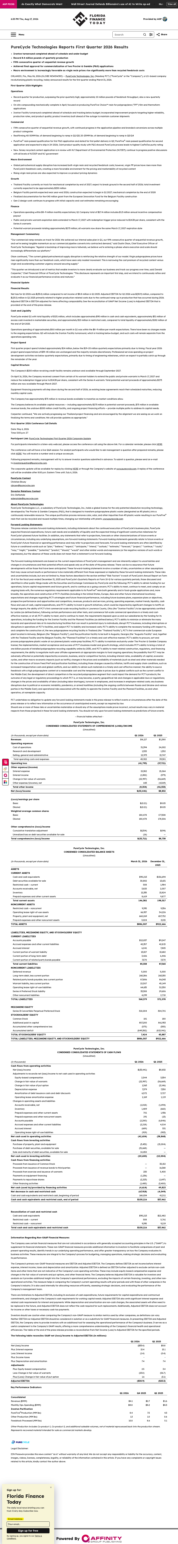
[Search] (145, 35)
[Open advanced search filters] (151, 35)
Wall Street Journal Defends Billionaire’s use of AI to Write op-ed (110, 4)
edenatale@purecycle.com (24, 498)
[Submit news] (5, 762)
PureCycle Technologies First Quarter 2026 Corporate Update (60, 438)
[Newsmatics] (5, 782)
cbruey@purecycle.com (23, 485)
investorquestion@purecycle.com (30, 463)
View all (172, 4)
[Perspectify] (5, 769)
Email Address (15, 1519)
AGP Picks (8, 4)
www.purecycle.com (126, 468)
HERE (159, 444)
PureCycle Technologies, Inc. (80, 76)
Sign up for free (28, 1530)
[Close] (51, 1487)
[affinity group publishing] (5, 775)
